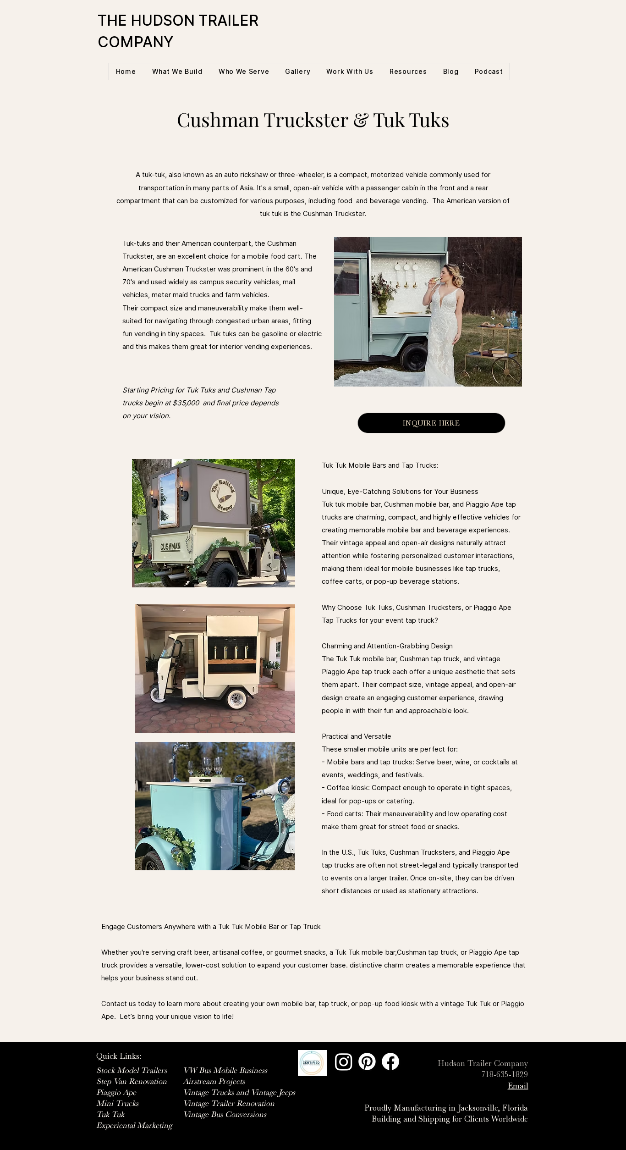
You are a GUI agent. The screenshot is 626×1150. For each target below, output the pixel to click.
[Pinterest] (367, 1061)
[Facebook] (390, 1061)
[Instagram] (343, 1061)
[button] (177, 71)
